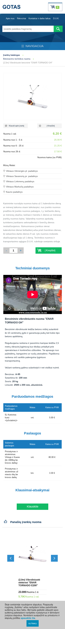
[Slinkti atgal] (10, 558)
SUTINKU (32, 623)
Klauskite (32, 506)
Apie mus (10, 18)
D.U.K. (56, 18)
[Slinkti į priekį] (54, 558)
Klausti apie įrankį (15, 126)
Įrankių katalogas (11, 55)
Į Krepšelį (49, 126)
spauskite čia (28, 617)
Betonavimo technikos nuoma (16, 59)
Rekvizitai (21, 18)
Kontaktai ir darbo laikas (40, 18)
